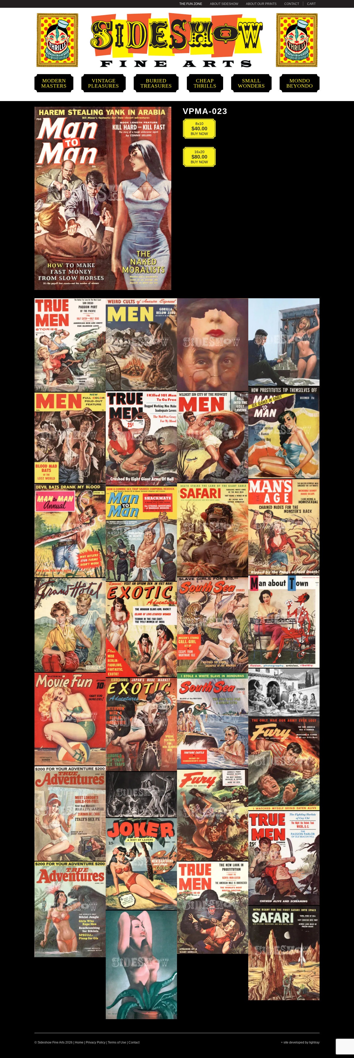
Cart (311, 4)
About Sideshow (224, 4)
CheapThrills (205, 83)
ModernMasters (54, 83)
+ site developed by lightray (300, 1042)
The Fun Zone (190, 4)
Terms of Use (117, 1042)
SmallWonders (251, 83)
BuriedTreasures (156, 83)
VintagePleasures (103, 83)
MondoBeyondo (299, 83)
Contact (291, 4)
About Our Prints (261, 4)
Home (79, 1042)
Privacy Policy (95, 1042)
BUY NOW (196, 130)
